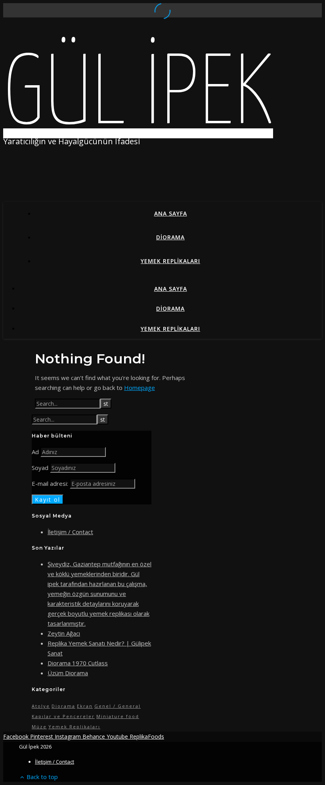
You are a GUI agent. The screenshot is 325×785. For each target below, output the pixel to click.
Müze (39, 727)
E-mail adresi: (51, 483)
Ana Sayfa (170, 213)
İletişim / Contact (70, 532)
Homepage (139, 388)
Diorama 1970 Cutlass (78, 663)
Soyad (40, 468)
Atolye (41, 706)
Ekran (85, 706)
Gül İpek (138, 96)
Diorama (170, 237)
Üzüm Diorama (68, 673)
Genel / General (117, 706)
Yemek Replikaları (170, 261)
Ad (35, 452)
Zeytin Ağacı (64, 633)
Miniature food (117, 716)
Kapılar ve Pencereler (63, 716)
